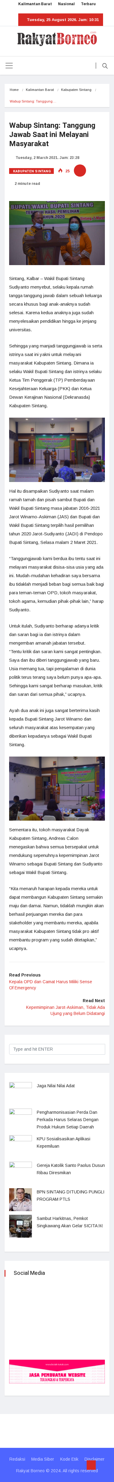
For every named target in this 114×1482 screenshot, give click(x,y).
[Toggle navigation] (9, 65)
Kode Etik (69, 1459)
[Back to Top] (91, 1465)
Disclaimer (95, 1459)
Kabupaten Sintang (76, 90)
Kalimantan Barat (35, 4)
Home (14, 90)
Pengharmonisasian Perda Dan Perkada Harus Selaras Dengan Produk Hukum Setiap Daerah (67, 1119)
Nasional (66, 4)
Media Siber (42, 1459)
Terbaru (88, 4)
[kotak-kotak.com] (57, 1371)
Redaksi (17, 1459)
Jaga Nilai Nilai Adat (56, 1085)
